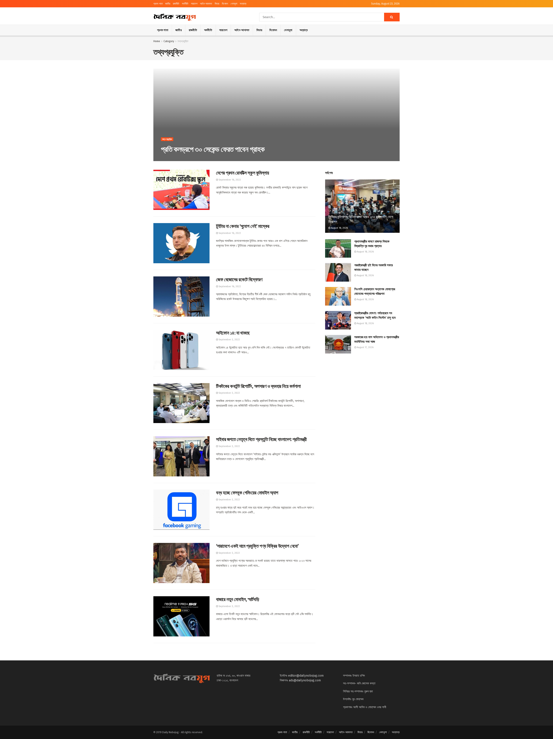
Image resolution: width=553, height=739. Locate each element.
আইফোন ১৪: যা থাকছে (233, 333)
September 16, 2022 (229, 179)
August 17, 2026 (364, 347)
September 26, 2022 (174, 158)
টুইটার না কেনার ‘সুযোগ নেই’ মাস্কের (242, 226)
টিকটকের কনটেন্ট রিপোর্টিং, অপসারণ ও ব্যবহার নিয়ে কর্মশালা (258, 386)
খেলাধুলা (233, 3)
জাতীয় (167, 3)
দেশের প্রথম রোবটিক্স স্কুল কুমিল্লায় (242, 173)
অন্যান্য (243, 3)
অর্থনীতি (185, 3)
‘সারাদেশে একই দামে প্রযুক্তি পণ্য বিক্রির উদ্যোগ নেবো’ (257, 546)
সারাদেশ (194, 3)
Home (156, 41)
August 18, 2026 (339, 228)
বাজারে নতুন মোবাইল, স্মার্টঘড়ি (237, 599)
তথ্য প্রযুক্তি (167, 139)
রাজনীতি (176, 3)
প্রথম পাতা (158, 3)
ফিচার (217, 3)
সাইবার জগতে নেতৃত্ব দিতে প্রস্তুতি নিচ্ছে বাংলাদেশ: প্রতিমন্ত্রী (261, 439)
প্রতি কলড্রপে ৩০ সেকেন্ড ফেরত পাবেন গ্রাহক (213, 149)
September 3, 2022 (229, 339)
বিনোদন (225, 3)
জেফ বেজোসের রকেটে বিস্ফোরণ (239, 279)
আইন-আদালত (206, 3)
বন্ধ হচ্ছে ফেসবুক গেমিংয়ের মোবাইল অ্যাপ (247, 493)
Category (169, 41)
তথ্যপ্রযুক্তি (183, 41)
